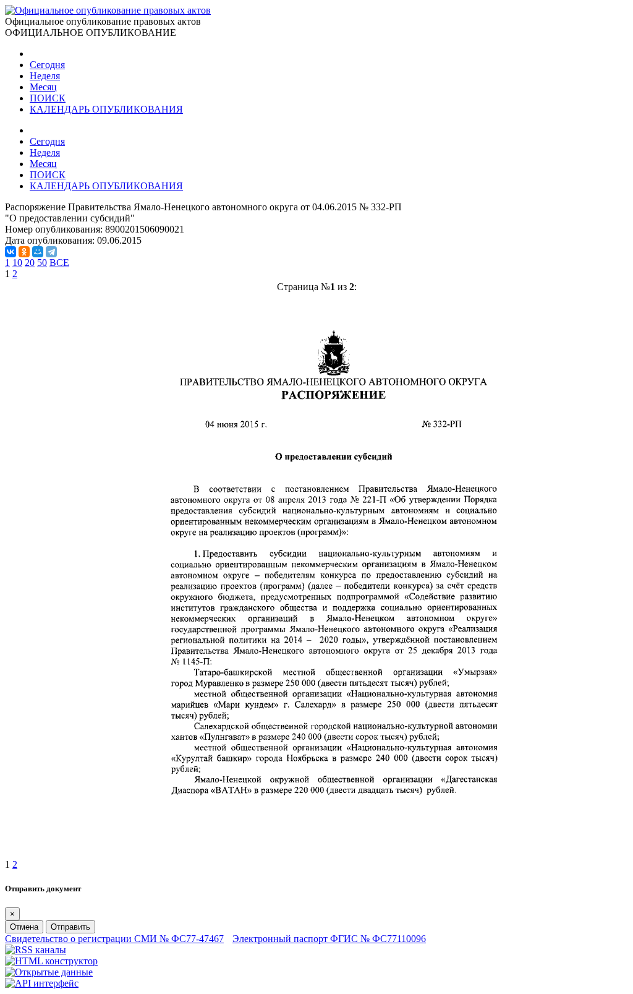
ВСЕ (59, 262)
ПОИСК (48, 98)
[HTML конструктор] (51, 961)
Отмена (24, 927)
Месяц (43, 87)
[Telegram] (51, 251)
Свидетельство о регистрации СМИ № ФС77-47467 (114, 938)
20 (30, 262)
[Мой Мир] (37, 251)
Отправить (70, 927)
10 (17, 262)
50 (42, 262)
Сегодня (47, 64)
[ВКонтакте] (10, 251)
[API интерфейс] (42, 983)
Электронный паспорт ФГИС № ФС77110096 (329, 938)
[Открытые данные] (49, 972)
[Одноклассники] (24, 251)
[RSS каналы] (35, 950)
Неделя (45, 76)
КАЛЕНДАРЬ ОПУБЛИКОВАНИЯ (106, 109)
